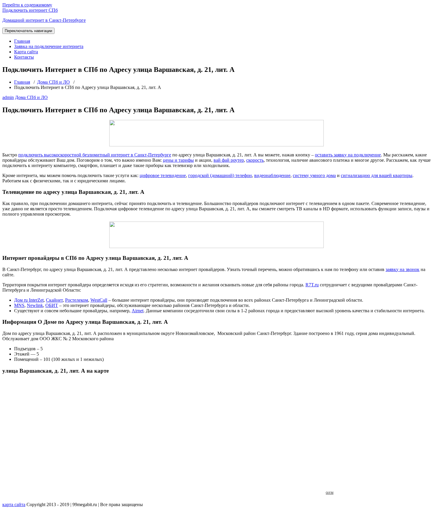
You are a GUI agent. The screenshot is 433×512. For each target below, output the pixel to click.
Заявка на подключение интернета (48, 46)
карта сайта (13, 504)
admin (8, 97)
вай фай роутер (229, 160)
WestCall (98, 300)
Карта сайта (26, 51)
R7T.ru (312, 284)
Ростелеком (76, 300)
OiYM (329, 492)
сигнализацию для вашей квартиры (376, 175)
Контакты (24, 57)
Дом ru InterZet (29, 300)
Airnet (137, 310)
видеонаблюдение (272, 175)
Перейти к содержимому (27, 4)
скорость (255, 160)
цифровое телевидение (163, 175)
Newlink (35, 305)
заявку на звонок (402, 269)
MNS (19, 305)
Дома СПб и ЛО (53, 82)
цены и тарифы (178, 160)
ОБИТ (51, 305)
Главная (22, 41)
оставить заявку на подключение (348, 154)
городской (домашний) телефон (220, 175)
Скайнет (54, 300)
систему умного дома (314, 175)
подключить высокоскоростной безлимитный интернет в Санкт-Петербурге (94, 154)
